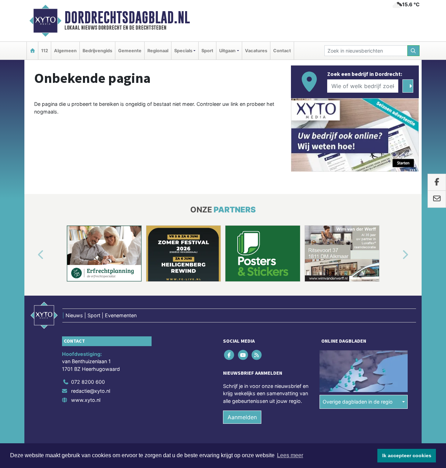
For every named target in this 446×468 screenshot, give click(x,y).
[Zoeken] (413, 50)
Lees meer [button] (290, 455)
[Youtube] (243, 355)
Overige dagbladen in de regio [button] (358, 402)
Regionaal (157, 50)
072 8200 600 (88, 382)
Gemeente (129, 50)
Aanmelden (242, 417)
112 (44, 50)
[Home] (32, 51)
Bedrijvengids (97, 50)
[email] (437, 199)
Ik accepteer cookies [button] (406, 455)
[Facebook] (230, 355)
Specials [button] (183, 50)
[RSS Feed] (257, 355)
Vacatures (256, 50)
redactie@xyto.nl (90, 391)
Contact (282, 50)
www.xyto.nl (85, 400)
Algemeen (65, 50)
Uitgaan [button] (227, 50)
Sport (207, 50)
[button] (32, 254)
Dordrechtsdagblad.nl (127, 17)
